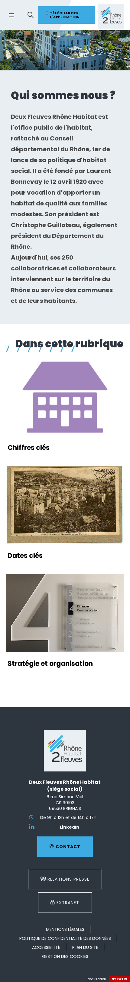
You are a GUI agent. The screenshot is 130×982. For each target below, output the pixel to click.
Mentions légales (65, 929)
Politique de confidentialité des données (65, 938)
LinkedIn (69, 827)
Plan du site (85, 947)
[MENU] (11, 15)
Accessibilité (46, 947)
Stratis (119, 979)
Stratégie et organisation (50, 663)
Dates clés (25, 555)
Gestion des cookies (65, 956)
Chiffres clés (29, 447)
